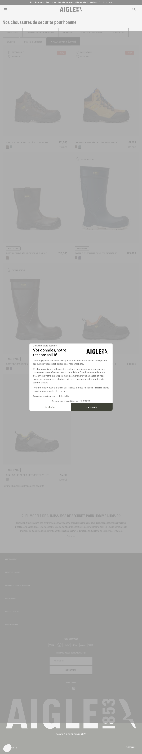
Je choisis (50, 406)
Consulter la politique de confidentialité (51, 396)
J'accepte (91, 406)
